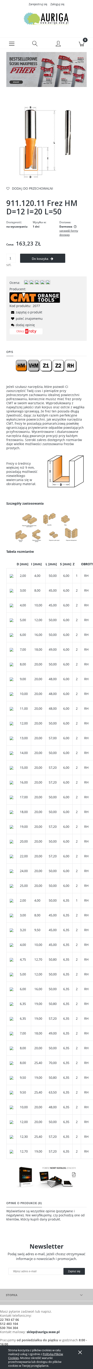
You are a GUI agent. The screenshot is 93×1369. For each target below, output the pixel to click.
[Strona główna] (46, 19)
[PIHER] (46, 69)
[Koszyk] (81, 43)
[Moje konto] (58, 44)
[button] (11, 43)
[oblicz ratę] (26, 333)
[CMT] (34, 297)
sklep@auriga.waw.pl (43, 1332)
